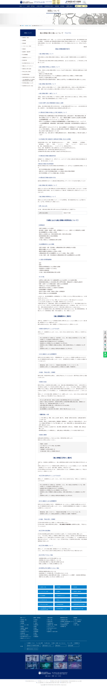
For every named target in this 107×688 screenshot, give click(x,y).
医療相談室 (36, 636)
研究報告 (76, 623)
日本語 (84, 1)
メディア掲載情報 (77, 621)
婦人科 (35, 621)
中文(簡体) (84, 3)
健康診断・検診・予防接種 (52, 624)
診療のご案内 (50, 619)
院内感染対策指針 (60, 604)
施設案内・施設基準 (77, 591)
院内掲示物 (76, 595)
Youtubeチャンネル (47, 645)
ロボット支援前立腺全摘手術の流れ (46, 658)
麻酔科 (35, 626)
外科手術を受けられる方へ (52, 628)
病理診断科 (36, 631)
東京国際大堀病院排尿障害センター (46, 665)
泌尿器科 (35, 619)
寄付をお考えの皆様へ (44, 604)
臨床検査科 (36, 629)
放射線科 (35, 634)
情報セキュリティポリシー (61, 600)
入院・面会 (50, 629)
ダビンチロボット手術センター (32, 658)
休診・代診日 (76, 624)
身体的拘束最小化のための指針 (79, 604)
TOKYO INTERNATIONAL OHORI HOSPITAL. (53, 684)
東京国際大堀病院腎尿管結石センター (74, 658)
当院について (23, 6)
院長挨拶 (75, 587)
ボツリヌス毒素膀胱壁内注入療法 (60, 666)
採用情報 (62, 6)
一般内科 (35, 623)
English (84, 2)
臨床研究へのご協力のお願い (53, 631)
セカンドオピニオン (51, 626)
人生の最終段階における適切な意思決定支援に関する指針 (46, 608)
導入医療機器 (42, 595)
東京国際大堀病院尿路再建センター (32, 665)
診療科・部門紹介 (31, 6)
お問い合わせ (70, 6)
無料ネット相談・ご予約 (81, 6)
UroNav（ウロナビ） (60, 658)
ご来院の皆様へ (39, 6)
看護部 (35, 628)
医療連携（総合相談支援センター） (67, 621)
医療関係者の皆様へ (49, 6)
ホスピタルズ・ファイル (32, 648)
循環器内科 (36, 624)
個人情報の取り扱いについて (45, 600)
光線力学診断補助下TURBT (75, 665)
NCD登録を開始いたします (62, 608)
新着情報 (57, 6)
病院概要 (58, 587)
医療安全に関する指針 (78, 600)
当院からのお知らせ (77, 619)
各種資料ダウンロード (61, 595)
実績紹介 (58, 591)
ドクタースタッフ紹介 (44, 591)
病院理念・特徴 (43, 587)
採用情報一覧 (63, 626)
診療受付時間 (50, 621)
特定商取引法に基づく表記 (78, 608)
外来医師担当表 (50, 623)
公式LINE (71, 645)
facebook (58, 645)
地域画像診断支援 (64, 624)
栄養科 (35, 633)
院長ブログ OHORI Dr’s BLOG (33, 645)
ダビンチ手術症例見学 (65, 623)
